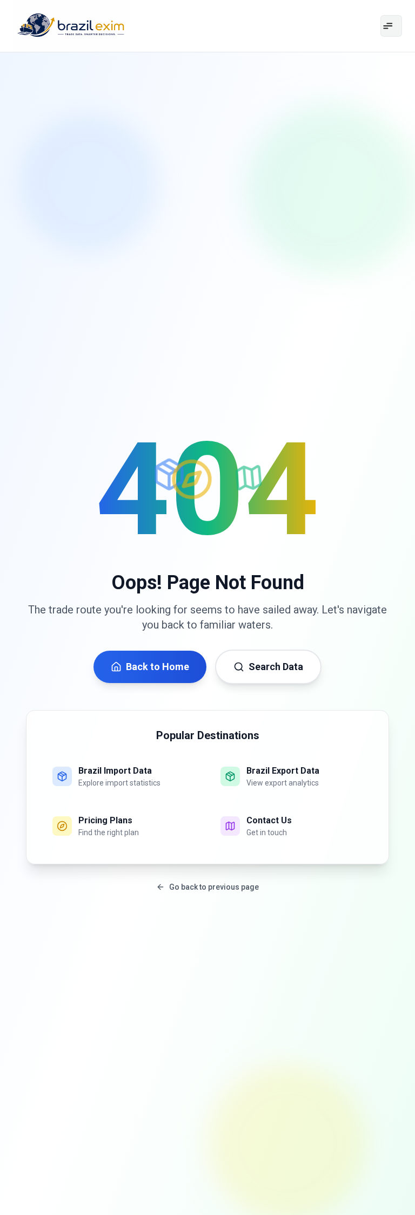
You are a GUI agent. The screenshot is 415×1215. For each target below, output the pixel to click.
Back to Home (157, 666)
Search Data (276, 666)
